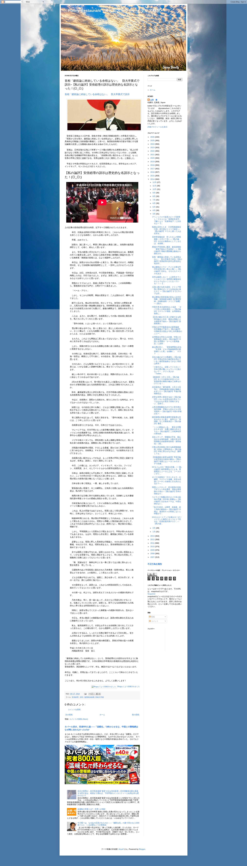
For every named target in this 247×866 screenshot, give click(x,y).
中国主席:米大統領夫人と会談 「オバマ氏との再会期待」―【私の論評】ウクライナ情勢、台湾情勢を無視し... (166, 310)
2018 (152, 165)
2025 (152, 141)
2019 (152, 161)
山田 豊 (153, 100)
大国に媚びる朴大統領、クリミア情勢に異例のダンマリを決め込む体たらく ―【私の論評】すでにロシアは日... (167, 290)
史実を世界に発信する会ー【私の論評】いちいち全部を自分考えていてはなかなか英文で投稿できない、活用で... (166, 400)
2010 (152, 547)
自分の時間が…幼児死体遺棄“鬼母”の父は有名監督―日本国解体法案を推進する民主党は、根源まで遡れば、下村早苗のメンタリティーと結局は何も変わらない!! (108, 793)
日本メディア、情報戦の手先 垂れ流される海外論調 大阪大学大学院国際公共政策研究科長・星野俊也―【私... (166, 440)
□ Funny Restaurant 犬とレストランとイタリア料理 (112, 10)
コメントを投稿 (74, 709)
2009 (152, 550)
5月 (154, 207)
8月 (154, 196)
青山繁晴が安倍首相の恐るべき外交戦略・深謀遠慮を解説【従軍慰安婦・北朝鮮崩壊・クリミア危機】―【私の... (166, 300)
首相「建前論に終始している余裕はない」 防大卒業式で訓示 (97, 94)
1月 (154, 532)
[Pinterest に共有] (99, 694)
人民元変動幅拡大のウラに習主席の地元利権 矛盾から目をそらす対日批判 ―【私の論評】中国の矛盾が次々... (167, 410)
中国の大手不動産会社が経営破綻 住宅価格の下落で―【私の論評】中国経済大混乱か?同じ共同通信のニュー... (167, 330)
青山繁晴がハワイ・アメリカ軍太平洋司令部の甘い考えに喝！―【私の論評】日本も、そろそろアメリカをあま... (166, 270)
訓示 (81, 697)
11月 (155, 186)
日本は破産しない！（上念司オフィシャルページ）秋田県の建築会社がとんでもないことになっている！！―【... (166, 280)
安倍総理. (75, 697)
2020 (152, 158)
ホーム (102, 715)
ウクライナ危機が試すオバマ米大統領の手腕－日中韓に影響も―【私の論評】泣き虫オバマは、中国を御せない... (166, 500)
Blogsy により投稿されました (128, 686)
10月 (155, 189)
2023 (152, 147)
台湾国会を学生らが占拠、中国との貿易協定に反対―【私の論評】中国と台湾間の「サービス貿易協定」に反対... (166, 340)
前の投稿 (135, 715)
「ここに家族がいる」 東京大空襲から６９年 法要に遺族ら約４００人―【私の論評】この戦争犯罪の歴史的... (166, 430)
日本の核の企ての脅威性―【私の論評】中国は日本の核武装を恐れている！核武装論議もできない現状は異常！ (166, 360)
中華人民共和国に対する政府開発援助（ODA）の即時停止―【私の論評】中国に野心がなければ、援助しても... (166, 450)
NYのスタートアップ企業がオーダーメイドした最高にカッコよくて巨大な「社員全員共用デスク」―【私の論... (167, 520)
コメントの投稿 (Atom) (78, 719)
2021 (152, 155)
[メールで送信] (90, 694)
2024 (152, 144)
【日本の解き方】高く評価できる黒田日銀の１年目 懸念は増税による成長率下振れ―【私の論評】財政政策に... (166, 320)
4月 (154, 210)
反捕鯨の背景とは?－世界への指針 (92, 809)
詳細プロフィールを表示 (157, 127)
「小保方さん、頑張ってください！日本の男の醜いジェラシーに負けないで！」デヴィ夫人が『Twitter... (166, 370)
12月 (155, 182)
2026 (152, 137)
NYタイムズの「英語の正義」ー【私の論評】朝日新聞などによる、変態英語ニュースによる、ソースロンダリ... (167, 470)
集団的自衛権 (89, 697)
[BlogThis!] (92, 694)
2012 (152, 539)
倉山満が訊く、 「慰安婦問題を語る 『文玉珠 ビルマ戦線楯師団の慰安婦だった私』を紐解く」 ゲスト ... (166, 350)
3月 (154, 214)
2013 (152, 536)
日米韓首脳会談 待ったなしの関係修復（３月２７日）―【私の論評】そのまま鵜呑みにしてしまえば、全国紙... (166, 240)
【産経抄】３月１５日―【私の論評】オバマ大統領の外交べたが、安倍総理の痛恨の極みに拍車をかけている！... (166, 380)
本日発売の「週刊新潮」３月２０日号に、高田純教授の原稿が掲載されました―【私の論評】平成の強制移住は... (166, 390)
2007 (152, 557)
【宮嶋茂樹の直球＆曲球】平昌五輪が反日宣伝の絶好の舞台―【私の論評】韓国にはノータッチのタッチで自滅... (166, 460)
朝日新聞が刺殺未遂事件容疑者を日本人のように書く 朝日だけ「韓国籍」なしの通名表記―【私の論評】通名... (166, 420)
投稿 (153, 617)
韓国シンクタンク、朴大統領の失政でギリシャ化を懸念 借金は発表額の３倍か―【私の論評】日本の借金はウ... (166, 490)
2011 (152, 543)
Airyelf (121, 849)
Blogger (142, 849)
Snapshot (151, 594)
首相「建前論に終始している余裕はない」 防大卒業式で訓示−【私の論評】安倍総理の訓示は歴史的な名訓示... (167, 260)
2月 (154, 528)
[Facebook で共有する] (97, 694)
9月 (154, 193)
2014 (152, 179)
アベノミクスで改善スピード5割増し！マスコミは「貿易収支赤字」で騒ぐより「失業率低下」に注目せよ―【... (166, 220)
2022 (152, 151)
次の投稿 (69, 715)
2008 (152, 553)
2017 (152, 169)
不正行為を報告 (155, 564)
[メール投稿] (85, 694)
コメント (154, 621)
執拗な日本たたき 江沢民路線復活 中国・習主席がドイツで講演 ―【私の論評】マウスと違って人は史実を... (167, 230)
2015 (152, 176)
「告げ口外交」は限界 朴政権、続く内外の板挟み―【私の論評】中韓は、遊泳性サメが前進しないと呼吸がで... (166, 510)
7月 (154, 200)
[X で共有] (94, 694)
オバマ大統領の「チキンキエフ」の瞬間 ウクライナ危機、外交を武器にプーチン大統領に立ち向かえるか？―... (166, 480)
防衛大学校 (99, 697)
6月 (154, 203)
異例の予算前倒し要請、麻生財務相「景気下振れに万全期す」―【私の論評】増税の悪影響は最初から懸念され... (166, 250)
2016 (152, 172)
